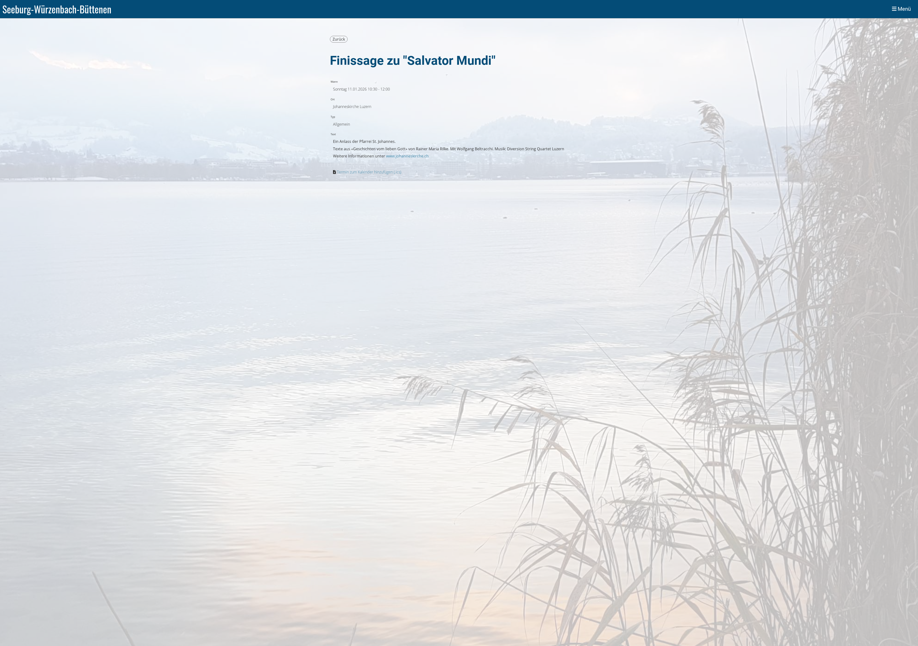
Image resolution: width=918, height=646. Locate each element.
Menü (903, 9)
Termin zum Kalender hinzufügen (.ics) (369, 172)
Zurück (339, 39)
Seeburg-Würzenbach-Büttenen (56, 9)
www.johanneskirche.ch (407, 156)
